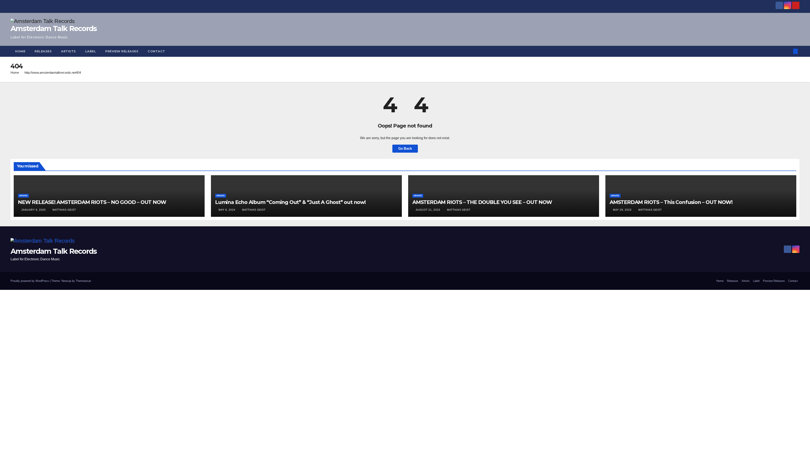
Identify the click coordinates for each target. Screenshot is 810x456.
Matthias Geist (64, 209)
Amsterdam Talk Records (54, 28)
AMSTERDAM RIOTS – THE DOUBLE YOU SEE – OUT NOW (482, 202)
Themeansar (83, 280)
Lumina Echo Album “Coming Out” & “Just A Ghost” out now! (290, 202)
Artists (68, 51)
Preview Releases (121, 51)
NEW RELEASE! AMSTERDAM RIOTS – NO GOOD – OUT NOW (92, 202)
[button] (788, 51)
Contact (156, 51)
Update (23, 195)
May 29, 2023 (622, 209)
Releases (43, 51)
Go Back (405, 148)
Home (20, 51)
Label (90, 51)
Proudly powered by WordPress (30, 280)
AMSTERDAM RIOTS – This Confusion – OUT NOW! (671, 202)
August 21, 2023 (428, 209)
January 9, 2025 (34, 209)
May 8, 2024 (227, 209)
